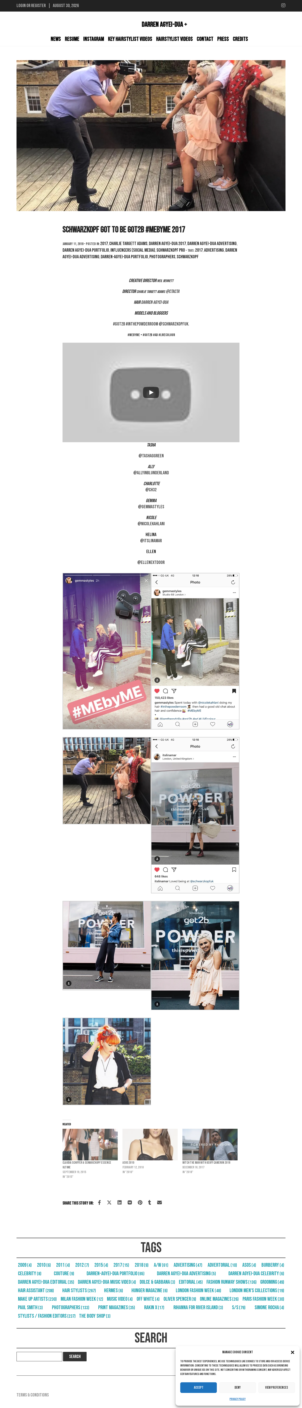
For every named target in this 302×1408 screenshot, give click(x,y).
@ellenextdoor (151, 562)
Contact (205, 39)
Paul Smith (30, 1307)
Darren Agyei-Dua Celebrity (256, 1273)
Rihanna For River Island (198, 1307)
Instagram (93, 39)
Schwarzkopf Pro (170, 250)
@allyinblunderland (151, 473)
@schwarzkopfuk (173, 324)
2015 (101, 1265)
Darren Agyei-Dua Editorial (46, 1282)
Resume (72, 39)
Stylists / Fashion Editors (47, 1316)
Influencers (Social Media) (132, 250)
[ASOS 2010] (150, 1144)
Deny (238, 1387)
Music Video (120, 1299)
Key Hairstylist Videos (130, 39)
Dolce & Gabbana (157, 1282)
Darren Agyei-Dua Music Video (107, 1282)
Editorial (191, 1282)
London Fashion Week (198, 1290)
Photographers (162, 257)
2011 (63, 1265)
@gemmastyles (151, 507)
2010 (44, 1265)
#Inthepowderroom (142, 324)
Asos (249, 1265)
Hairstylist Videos (174, 39)
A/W (161, 1265)
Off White (148, 1299)
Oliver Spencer (180, 1299)
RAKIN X (154, 1307)
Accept (198, 1387)
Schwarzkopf (188, 257)
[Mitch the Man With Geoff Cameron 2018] (210, 1144)
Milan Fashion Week (82, 1299)
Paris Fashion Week (263, 1299)
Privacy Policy (238, 1399)
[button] (292, 1352)
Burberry (272, 1265)
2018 (141, 1265)
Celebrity (29, 1273)
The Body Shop (94, 1316)
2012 (82, 1265)
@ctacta (173, 291)
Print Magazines (116, 1307)
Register (38, 5)
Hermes (113, 1290)
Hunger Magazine (149, 1290)
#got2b (119, 324)
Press (223, 39)
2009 (25, 1265)
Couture (64, 1273)
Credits (240, 39)
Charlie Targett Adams (128, 243)
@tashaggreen (151, 456)
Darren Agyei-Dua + (164, 24)
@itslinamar (151, 541)
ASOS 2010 (128, 1163)
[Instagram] (283, 5)
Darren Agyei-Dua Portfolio (86, 250)
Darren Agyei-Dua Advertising (212, 243)
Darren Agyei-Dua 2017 (167, 243)
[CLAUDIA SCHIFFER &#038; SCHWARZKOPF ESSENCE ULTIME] (90, 1144)
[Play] (151, 392)
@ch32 (151, 490)
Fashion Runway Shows (231, 1282)
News (56, 39)
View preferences (276, 1387)
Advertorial (222, 1265)
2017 (104, 243)
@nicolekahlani (151, 524)
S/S (238, 1307)
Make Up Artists (37, 1299)
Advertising (214, 250)
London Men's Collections (257, 1290)
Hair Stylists (79, 1290)
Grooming (272, 1282)
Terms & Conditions (33, 1395)
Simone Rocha (269, 1307)
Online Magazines (219, 1299)
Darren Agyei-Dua (154, 302)
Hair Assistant (36, 1290)
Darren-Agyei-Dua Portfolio (124, 257)
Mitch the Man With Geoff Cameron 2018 (206, 1163)
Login (21, 5)
